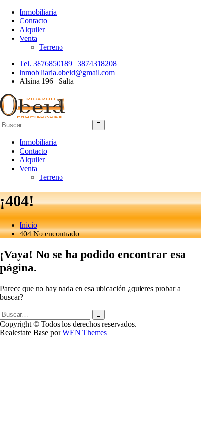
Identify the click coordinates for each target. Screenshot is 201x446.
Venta (28, 38)
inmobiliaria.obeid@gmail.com (67, 72)
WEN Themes (84, 333)
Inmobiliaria (38, 12)
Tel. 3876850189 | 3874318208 (68, 63)
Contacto (33, 21)
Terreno (51, 47)
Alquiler (32, 29)
